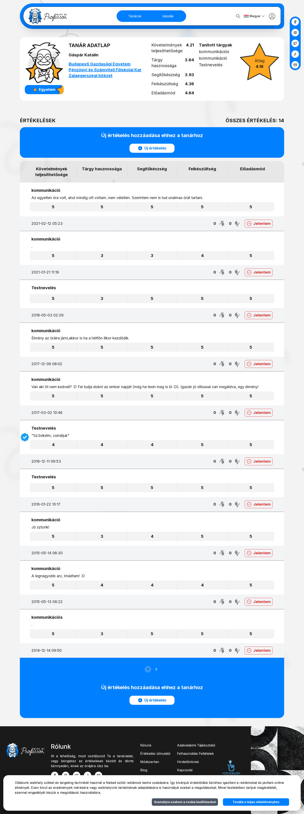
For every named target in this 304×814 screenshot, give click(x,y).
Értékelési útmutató (155, 753)
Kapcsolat (185, 770)
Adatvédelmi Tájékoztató (196, 745)
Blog (143, 770)
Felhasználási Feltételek (195, 753)
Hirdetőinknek (188, 762)
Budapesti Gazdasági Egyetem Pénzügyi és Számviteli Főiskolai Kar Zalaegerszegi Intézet (105, 70)
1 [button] (147, 669)
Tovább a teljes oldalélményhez (256, 802)
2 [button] (156, 669)
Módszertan (149, 762)
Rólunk (145, 745)
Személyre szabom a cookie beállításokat (185, 802)
